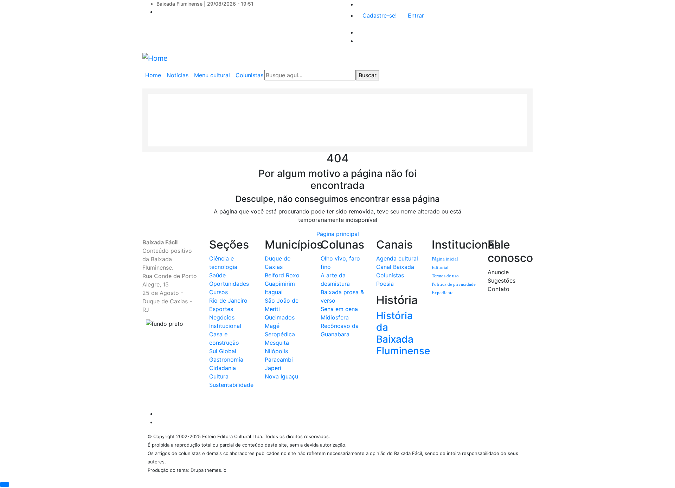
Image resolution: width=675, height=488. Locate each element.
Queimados (280, 317)
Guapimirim (280, 283)
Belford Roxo (282, 275)
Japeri (273, 367)
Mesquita (277, 342)
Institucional (225, 325)
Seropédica (280, 334)
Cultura (219, 376)
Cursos (218, 292)
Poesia (385, 283)
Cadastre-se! (379, 15)
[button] (4, 484)
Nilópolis (276, 351)
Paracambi (279, 359)
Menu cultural (212, 75)
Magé (272, 325)
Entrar (416, 15)
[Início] (155, 58)
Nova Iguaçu (281, 376)
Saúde (217, 275)
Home (153, 75)
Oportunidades (229, 283)
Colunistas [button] (249, 75)
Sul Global (222, 351)
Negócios (221, 317)
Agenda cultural (397, 258)
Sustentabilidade (231, 384)
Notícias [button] (177, 75)
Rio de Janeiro (228, 300)
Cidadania (222, 367)
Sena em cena (339, 308)
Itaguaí (274, 292)
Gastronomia (226, 359)
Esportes (221, 308)
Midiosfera (335, 317)
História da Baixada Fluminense (403, 333)
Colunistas (390, 275)
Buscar (368, 75)
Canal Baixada (395, 266)
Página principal (337, 233)
